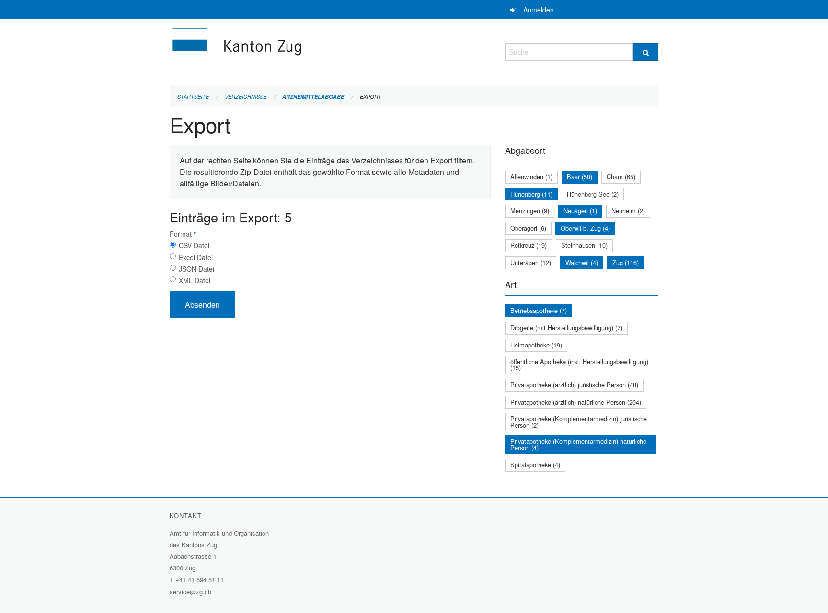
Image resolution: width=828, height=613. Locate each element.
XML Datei (194, 280)
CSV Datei (194, 245)
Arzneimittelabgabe (313, 96)
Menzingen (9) (529, 210)
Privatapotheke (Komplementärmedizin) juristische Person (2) (578, 421)
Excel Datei (196, 257)
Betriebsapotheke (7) (538, 310)
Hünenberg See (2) (593, 193)
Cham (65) (621, 176)
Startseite (193, 96)
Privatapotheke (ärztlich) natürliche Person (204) (575, 401)
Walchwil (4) (581, 262)
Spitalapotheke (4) (535, 464)
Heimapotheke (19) (536, 344)
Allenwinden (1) (531, 176)
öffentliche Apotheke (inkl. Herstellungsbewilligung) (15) (579, 364)
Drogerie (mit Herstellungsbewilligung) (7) (566, 327)
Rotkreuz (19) (528, 245)
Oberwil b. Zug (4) (585, 227)
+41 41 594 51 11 (199, 579)
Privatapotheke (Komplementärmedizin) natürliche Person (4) (578, 444)
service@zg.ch (190, 591)
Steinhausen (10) (584, 245)
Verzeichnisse (245, 96)
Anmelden (538, 9)
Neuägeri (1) (580, 210)
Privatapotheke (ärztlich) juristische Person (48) (574, 384)
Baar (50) (579, 176)
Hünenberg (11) (531, 193)
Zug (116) (625, 262)
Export (370, 96)
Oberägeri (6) (528, 227)
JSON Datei (196, 269)
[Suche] (645, 52)
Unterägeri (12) (530, 262)
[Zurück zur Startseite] (294, 50)
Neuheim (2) (628, 210)
